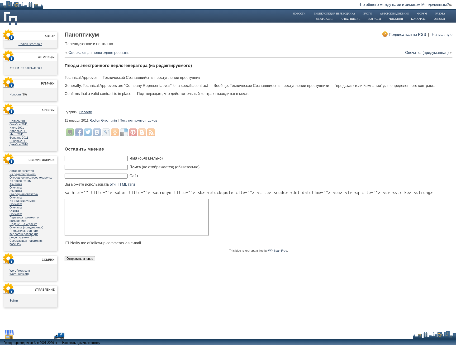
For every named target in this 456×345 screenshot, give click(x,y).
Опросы (439, 18)
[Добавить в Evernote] (70, 132)
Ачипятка (16, 184)
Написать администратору (81, 343)
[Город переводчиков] (39, 337)
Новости (299, 13)
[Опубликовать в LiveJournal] (106, 132)
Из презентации (21, 181)
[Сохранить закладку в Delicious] (124, 132)
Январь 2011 (18, 141)
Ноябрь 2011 (18, 121)
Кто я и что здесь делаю (26, 68)
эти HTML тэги (122, 184)
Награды (374, 18)
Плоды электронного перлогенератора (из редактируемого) (24, 234)
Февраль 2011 (19, 137)
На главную (442, 35)
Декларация (324, 18)
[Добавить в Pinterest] (133, 132)
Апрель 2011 (18, 131)
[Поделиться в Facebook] (79, 132)
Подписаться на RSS (407, 35)
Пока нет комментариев (138, 120)
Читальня (396, 18)
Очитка (14, 211)
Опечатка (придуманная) (26, 227)
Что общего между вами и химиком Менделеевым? (403, 5)
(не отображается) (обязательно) (164, 167)
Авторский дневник (394, 13)
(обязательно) (146, 158)
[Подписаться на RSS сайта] (151, 132)
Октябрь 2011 (19, 124)
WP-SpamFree (277, 250)
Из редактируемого (23, 174)
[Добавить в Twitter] (88, 132)
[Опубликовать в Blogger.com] (142, 132)
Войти (14, 300)
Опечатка (16, 187)
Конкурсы (418, 18)
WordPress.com (20, 270)
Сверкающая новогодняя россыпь (98, 53)
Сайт (133, 176)
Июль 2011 (17, 127)
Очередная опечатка (24, 194)
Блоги (367, 13)
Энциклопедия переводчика (334, 13)
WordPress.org (19, 274)
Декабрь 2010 (19, 144)
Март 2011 (17, 134)
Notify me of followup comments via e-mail (105, 243)
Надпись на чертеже (23, 224)
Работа (440, 13)
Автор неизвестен (22, 171)
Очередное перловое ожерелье (31, 177)
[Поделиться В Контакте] (97, 132)
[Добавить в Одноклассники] (115, 132)
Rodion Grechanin (30, 44)
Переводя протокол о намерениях (24, 219)
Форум (422, 13)
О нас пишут (351, 18)
